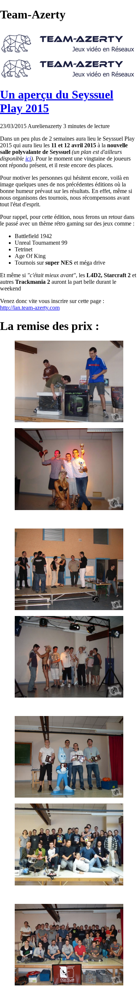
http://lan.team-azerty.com (30, 307)
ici (28, 158)
